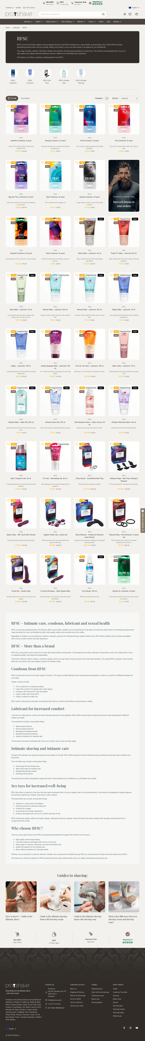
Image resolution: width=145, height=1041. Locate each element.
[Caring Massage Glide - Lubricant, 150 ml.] (55, 344)
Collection (16, 28)
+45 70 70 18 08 (54, 1004)
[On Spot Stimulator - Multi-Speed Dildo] (55, 569)
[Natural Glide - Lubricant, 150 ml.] (89, 287)
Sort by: (115, 98)
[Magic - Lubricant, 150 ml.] (21, 344)
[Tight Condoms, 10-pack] (55, 175)
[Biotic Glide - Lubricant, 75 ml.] (124, 344)
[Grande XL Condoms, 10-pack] (124, 569)
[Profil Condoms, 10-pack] (89, 119)
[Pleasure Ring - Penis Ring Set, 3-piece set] (124, 513)
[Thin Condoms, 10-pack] (124, 119)
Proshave (15, 1035)
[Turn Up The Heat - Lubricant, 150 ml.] (89, 344)
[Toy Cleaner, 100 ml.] (89, 569)
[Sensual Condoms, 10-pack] (55, 119)
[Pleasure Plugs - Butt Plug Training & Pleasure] (124, 456)
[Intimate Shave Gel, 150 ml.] (55, 400)
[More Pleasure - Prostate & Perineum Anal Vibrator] (89, 513)
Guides (18, 7)
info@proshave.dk (54, 1000)
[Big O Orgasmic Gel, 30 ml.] (21, 456)
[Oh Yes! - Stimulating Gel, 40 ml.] (55, 456)
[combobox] (72, 14)
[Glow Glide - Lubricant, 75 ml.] (21, 287)
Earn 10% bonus (29, 7)
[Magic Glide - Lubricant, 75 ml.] (124, 287)
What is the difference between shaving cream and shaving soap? (123, 919)
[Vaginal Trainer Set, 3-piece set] (55, 513)
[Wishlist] (130, 14)
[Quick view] (33, 108)
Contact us (9, 7)
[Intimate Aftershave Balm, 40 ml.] (124, 400)
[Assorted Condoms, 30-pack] (21, 231)
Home (8, 28)
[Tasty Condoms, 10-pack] (55, 231)
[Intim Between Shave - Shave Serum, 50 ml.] (89, 400)
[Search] (103, 14)
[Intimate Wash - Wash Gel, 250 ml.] (21, 400)
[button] (142, 520)
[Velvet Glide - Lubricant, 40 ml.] (89, 231)
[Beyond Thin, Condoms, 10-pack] (21, 175)
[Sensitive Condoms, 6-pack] (21, 119)
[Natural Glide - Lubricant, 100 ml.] (55, 287)
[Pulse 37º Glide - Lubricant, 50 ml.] (124, 231)
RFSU (21, 138)
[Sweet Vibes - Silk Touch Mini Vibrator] (21, 513)
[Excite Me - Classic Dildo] (21, 569)
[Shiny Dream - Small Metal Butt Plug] (89, 456)
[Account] (124, 14)
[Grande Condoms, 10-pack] (89, 175)
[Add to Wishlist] (8, 106)
